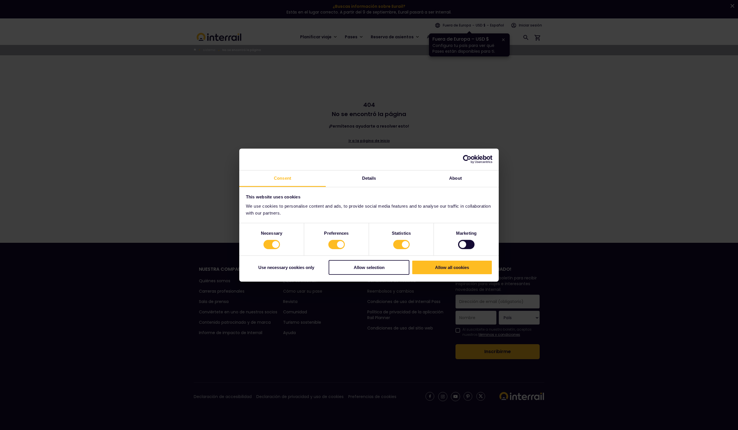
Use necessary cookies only (286, 267)
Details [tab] (369, 177)
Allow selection (369, 267)
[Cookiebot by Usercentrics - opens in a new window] (467, 159)
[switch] (336, 244)
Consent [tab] (282, 177)
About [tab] (455, 177)
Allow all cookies (452, 267)
